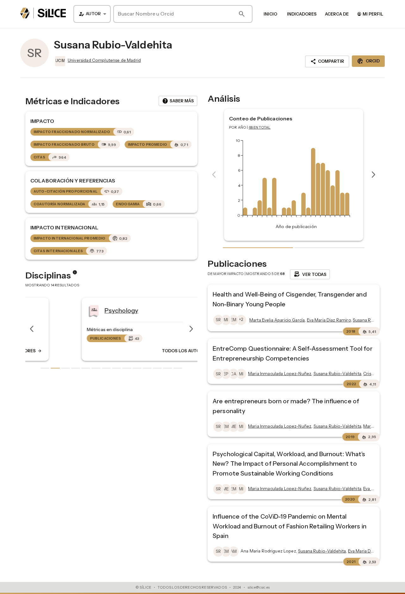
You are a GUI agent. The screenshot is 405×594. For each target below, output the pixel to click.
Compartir (327, 61)
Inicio (270, 13)
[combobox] (92, 14)
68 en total (260, 127)
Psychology (81, 310)
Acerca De (337, 13)
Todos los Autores (148, 351)
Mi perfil (370, 13)
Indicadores (302, 13)
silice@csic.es (258, 587)
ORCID (368, 61)
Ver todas (310, 274)
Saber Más (178, 101)
